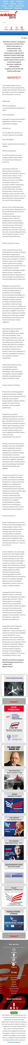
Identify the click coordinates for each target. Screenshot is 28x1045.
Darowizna (14, 991)
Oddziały (14, 986)
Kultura (5, 3)
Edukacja (13, 3)
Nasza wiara (18, 8)
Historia (20, 3)
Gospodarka (19, 1)
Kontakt (14, 993)
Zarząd (14, 984)
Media (12, 1)
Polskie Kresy (8, 8)
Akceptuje (14, 1012)
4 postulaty (14, 977)
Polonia (4, 6)
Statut (14, 982)
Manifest (14, 980)
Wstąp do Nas (14, 989)
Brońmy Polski (20, 6)
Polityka (5, 1)
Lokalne (11, 6)
